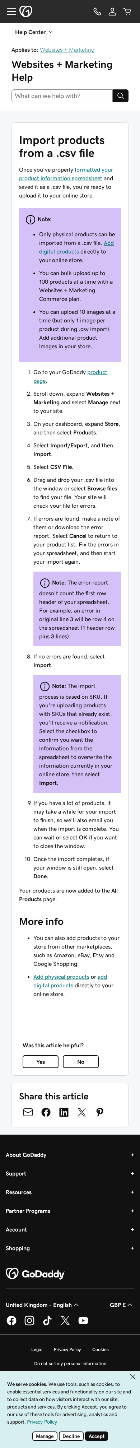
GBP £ (118, 1305)
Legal (36, 1349)
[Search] (121, 95)
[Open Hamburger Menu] (8, 11)
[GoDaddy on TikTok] (47, 1324)
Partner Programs (28, 1211)
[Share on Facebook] (46, 1112)
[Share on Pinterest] (100, 1112)
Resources (19, 1192)
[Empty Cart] (127, 11)
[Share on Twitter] (82, 1112)
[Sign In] (112, 11)
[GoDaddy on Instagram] (29, 1324)
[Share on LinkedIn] (64, 1112)
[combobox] (62, 96)
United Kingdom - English (39, 1305)
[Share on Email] (28, 1112)
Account (16, 1229)
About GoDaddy (26, 1155)
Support (16, 1173)
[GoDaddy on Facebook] (11, 1324)
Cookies (100, 1349)
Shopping (18, 1248)
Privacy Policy (67, 1349)
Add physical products (61, 976)
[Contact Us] (97, 11)
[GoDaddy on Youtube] (83, 1324)
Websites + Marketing (67, 49)
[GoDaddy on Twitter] (65, 1324)
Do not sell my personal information (70, 1363)
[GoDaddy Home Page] (35, 1274)
